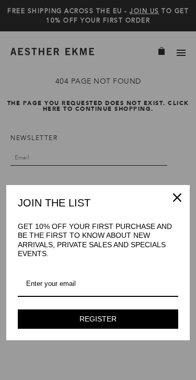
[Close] (177, 197)
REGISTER (98, 319)
